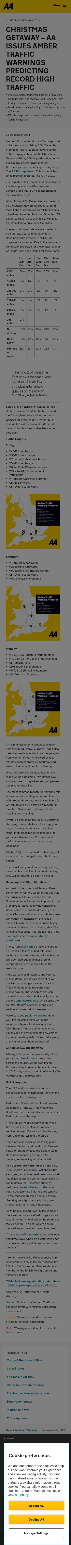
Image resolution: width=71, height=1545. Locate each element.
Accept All (36, 1505)
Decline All (36, 1519)
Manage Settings (36, 1533)
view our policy (18, 1495)
